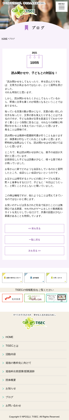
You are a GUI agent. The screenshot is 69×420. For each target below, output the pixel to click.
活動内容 (11, 354)
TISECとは (12, 345)
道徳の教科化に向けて (18, 362)
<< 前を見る (34, 228)
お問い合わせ (13, 405)
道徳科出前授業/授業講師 (20, 371)
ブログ (9, 397)
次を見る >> (34, 250)
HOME (4, 39)
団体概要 (11, 380)
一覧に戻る (34, 239)
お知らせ (11, 388)
